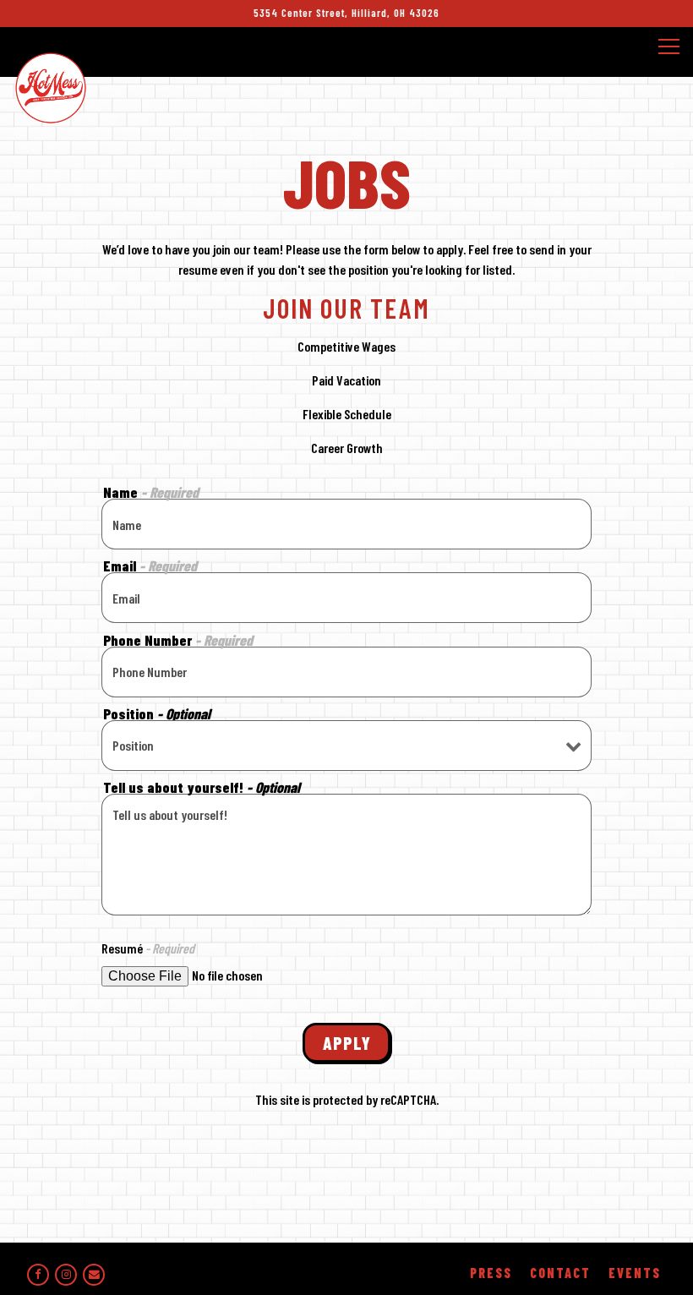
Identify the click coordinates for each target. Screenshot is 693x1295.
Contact (560, 1273)
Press (491, 1273)
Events (634, 1273)
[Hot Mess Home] (51, 85)
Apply (347, 1042)
